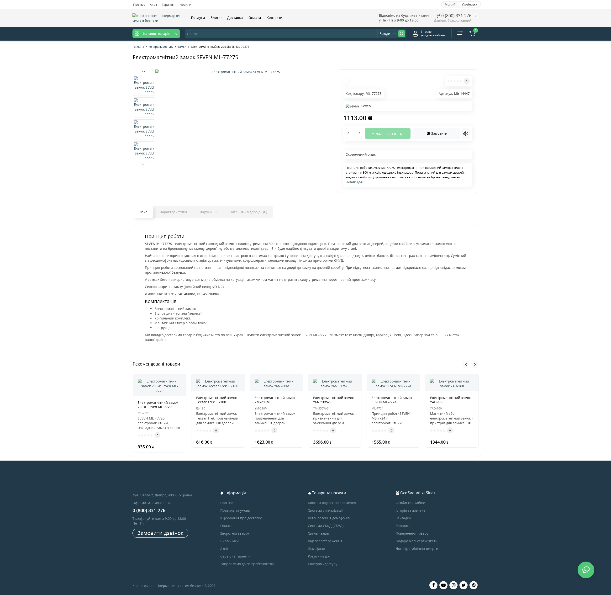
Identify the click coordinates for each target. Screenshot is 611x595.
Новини (185, 4)
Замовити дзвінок (160, 532)
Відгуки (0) (208, 212)
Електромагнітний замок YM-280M (275, 399)
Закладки (403, 518)
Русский (450, 4)
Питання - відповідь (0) (248, 212)
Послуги (198, 17)
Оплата (254, 17)
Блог (215, 17)
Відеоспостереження (325, 541)
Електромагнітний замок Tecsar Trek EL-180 (216, 399)
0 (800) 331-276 (455, 15)
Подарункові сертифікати (416, 541)
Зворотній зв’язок (234, 533)
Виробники (229, 541)
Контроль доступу (322, 564)
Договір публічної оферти (417, 548)
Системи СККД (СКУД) (325, 525)
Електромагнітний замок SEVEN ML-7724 (392, 399)
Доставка (235, 17)
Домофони (316, 548)
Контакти (274, 17)
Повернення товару (412, 533)
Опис (143, 212)
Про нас (139, 4)
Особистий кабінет (411, 502)
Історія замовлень (411, 510)
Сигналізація (318, 533)
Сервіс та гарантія (235, 556)
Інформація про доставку (241, 518)
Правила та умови (235, 510)
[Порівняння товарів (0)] (460, 34)
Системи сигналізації (325, 510)
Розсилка (403, 525)
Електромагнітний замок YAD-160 (450, 399)
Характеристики (173, 212)
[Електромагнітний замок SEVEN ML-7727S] (243, 71)
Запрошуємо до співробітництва (247, 564)
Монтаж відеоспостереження (332, 502)
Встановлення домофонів (329, 518)
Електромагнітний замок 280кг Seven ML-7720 (158, 404)
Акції (153, 4)
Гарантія (168, 4)
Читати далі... (355, 182)
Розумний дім (319, 556)
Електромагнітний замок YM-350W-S (333, 399)
